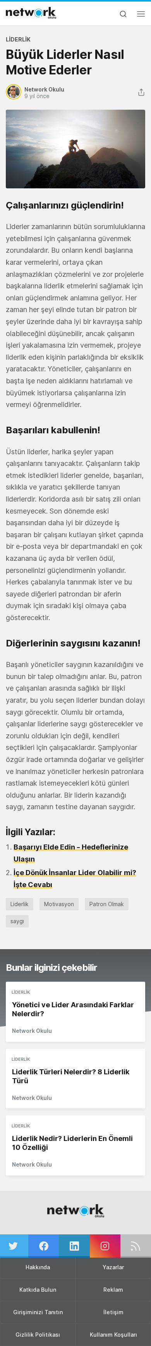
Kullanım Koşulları (113, 1334)
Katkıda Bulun (37, 1289)
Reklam (113, 1289)
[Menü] (141, 16)
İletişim (113, 1312)
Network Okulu (32, 1030)
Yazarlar (113, 1267)
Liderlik (18, 39)
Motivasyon (59, 904)
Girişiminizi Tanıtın (38, 1312)
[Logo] (31, 13)
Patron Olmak (106, 904)
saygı (17, 921)
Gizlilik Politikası (37, 1334)
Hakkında (38, 1267)
